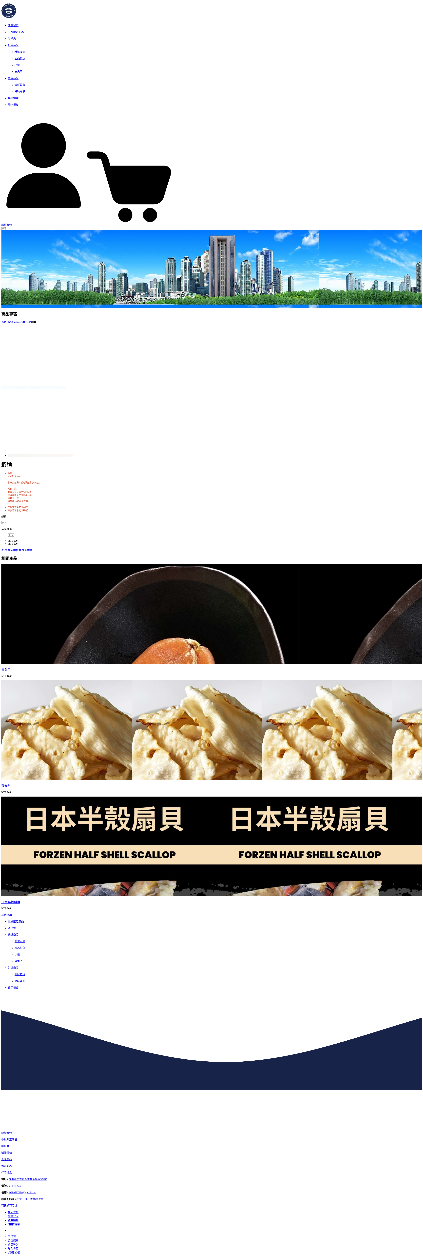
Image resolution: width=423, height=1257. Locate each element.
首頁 (4, 322)
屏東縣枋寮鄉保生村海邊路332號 (28, 1179)
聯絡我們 (6, 225)
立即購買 (27, 550)
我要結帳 (14, 1252)
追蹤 (4, 550)
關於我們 (13, 25)
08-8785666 (14, 1185)
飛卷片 (6, 786)
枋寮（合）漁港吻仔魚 (30, 1199)
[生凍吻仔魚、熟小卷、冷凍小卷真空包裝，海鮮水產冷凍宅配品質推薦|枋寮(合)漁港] (8, 16)
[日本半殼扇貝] (50, 894)
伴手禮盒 (13, 98)
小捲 (17, 65)
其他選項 (6, 914)
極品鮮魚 (20, 58)
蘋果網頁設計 (9, 1205)
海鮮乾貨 (20, 84)
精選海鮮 (20, 51)
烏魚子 (18, 71)
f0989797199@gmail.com (22, 1192)
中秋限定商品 (16, 32)
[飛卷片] (50, 778)
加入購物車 (14, 550)
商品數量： (8, 529)
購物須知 (13, 104)
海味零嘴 (20, 91)
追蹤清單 (13, 1240)
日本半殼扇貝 (10, 902)
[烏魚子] (50, 662)
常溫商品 (13, 78)
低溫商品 (13, 45)
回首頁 (12, 1236)
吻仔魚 (12, 38)
